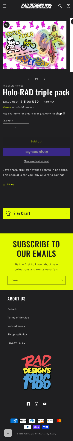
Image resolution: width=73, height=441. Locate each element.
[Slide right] (45, 79)
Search (12, 309)
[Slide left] (28, 79)
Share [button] (11, 184)
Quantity (8, 120)
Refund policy (16, 326)
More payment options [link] (36, 161)
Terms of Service (18, 317)
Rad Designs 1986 (31, 434)
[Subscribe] (61, 280)
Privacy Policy (16, 343)
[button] (5, 6)
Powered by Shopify (47, 434)
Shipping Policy (17, 334)
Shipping (7, 107)
